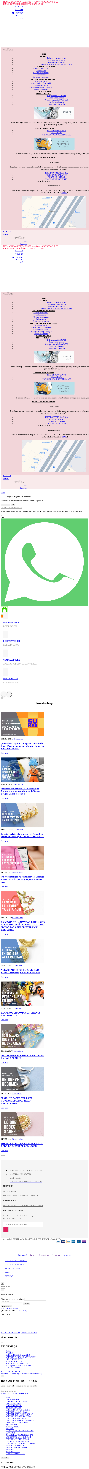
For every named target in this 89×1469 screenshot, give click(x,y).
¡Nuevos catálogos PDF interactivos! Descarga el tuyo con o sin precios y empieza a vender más (22, 879)
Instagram (17, 1374)
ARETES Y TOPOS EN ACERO (18, 1416)
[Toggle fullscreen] (6, 1286)
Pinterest (31, 1374)
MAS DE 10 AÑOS (10, 679)
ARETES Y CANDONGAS (16, 1412)
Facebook (4, 1374)
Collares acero (41, 71)
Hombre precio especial (56, 104)
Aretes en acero (41, 81)
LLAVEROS (56, 131)
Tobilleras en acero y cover (56, 60)
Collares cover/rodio (40, 69)
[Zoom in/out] (9, 1286)
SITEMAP (9, 1276)
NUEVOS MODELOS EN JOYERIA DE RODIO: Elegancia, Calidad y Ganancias (20, 971)
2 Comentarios (17, 872)
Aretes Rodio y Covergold (41, 83)
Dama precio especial (56, 98)
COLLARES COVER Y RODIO (18, 1410)
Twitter (11, 1374)
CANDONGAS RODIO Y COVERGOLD (22, 1420)
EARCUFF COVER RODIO (17, 1422)
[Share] (4, 1286)
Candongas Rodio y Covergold (41, 87)
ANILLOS (10, 1429)
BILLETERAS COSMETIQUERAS (19, 1435)
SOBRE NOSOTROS (56, 177)
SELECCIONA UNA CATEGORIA (14, 1393)
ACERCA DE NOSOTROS (15, 1268)
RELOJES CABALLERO (15, 1445)
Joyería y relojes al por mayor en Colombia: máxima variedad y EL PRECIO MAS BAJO (22, 835)
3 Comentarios (16, 1008)
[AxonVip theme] (54, 119)
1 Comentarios (16, 965)
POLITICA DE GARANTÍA (16, 1261)
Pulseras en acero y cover (56, 58)
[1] (5, 1229)
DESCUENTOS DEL (12, 641)
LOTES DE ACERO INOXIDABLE (19, 1431)
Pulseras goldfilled (12, 1427)
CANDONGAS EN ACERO (16, 1418)
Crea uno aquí (23, 1310)
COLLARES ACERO (14, 1406)
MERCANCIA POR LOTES (56, 64)
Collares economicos (41, 73)
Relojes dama (56, 96)
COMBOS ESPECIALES (15, 1454)
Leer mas (4, 753)
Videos (7, 1272)
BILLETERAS (56, 133)
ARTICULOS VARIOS (56, 135)
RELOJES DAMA (13, 1450)
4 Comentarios (17, 829)
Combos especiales (56, 100)
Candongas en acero (40, 85)
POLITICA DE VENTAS (14, 1265)
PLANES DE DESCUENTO (56, 179)
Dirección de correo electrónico (12, 1299)
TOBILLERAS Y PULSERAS (17, 1439)
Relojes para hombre (56, 102)
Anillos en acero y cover (56, 62)
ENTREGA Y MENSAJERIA (56, 173)
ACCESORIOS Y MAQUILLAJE (18, 1437)
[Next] (4, 1288)
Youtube (25, 1374)
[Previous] (2, 1288)
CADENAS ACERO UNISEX (17, 1401)
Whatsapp (38, 1374)
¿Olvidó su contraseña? (9, 1308)
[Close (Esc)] (2, 1286)
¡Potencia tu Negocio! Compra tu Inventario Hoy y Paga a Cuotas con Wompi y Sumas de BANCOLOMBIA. (22, 746)
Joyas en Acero (11, 1424)
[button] (3, 694)
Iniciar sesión (6, 1306)
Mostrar (26, 1304)
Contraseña (5, 1301)
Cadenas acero (41, 75)
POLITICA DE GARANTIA (56, 175)
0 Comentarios (17, 739)
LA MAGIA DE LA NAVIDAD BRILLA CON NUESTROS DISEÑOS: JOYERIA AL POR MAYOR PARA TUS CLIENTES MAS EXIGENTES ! (23, 926)
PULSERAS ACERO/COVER (17, 1441)
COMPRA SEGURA (11, 660)
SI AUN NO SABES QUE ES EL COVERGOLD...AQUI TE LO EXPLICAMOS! (16, 1101)
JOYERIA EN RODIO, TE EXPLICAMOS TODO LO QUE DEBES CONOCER (22, 1144)
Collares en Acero (12, 1399)
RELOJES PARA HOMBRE (16, 1447)
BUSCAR (5, 1458)
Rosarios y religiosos (13, 1408)
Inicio (8, 1397)
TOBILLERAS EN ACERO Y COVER (21, 1443)
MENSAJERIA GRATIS (13, 622)
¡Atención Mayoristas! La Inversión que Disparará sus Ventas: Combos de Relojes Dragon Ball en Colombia (20, 791)
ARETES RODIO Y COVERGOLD (19, 1414)
